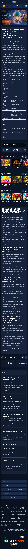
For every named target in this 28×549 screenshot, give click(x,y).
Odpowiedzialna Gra (20, 489)
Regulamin (7, 485)
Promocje (20, 493)
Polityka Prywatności (7, 489)
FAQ (20, 485)
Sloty (7, 6)
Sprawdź (7, 21)
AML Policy (7, 493)
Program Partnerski (14, 497)
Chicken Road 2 (18, 6)
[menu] (2, 1)
